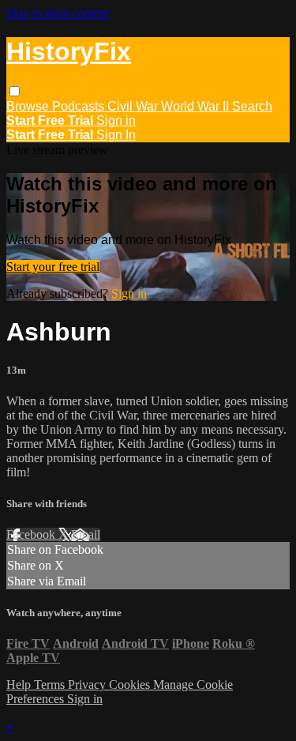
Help (20, 684)
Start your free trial (52, 266)
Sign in (116, 120)
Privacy (88, 684)
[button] (14, 91)
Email (85, 534)
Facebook (32, 534)
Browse (29, 106)
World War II (196, 106)
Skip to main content (57, 13)
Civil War (134, 106)
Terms (51, 684)
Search (252, 106)
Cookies (131, 684)
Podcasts (79, 106)
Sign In (116, 134)
